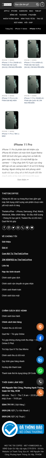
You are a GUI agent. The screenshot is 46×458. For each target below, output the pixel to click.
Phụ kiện (32, 15)
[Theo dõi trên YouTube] (32, 228)
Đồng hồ (14, 15)
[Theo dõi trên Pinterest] (27, 228)
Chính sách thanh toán (11, 289)
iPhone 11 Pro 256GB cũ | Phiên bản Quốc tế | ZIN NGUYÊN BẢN (34, 100)
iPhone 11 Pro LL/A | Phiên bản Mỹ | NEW (10, 99)
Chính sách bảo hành (11, 316)
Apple (6, 11)
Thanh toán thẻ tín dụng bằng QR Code (19, 373)
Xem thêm (21, 179)
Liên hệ (5, 265)
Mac (31, 11)
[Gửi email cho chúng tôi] (18, 228)
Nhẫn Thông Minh (11, 19)
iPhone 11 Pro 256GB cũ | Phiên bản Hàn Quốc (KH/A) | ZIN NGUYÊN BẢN (12, 64)
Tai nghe (23, 15)
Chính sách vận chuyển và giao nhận (17, 283)
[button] (42, 4)
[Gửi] (37, 4)
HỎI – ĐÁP (28, 22)
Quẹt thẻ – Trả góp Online (13, 334)
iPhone (14, 11)
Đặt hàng (18, 22)
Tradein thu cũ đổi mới (12, 328)
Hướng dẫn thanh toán (11, 367)
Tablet (38, 11)
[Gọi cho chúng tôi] (23, 228)
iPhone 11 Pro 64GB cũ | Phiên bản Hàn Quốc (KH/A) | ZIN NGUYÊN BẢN (34, 64)
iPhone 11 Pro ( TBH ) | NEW (10, 135)
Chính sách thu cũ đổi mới (13, 355)
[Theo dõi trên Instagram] (9, 228)
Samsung (23, 11)
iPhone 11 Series (21, 29)
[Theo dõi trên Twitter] (13, 228)
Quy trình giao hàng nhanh (13, 361)
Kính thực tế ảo (28, 19)
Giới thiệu (6, 242)
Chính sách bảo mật (10, 295)
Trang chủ (9, 29)
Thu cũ (40, 19)
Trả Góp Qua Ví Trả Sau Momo (15, 349)
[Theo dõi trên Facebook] (4, 228)
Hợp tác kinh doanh (11, 271)
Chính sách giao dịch (11, 277)
